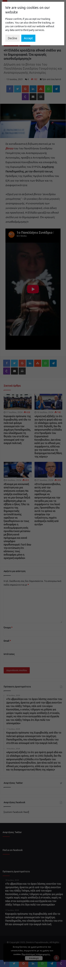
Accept (28, 38)
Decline (12, 38)
